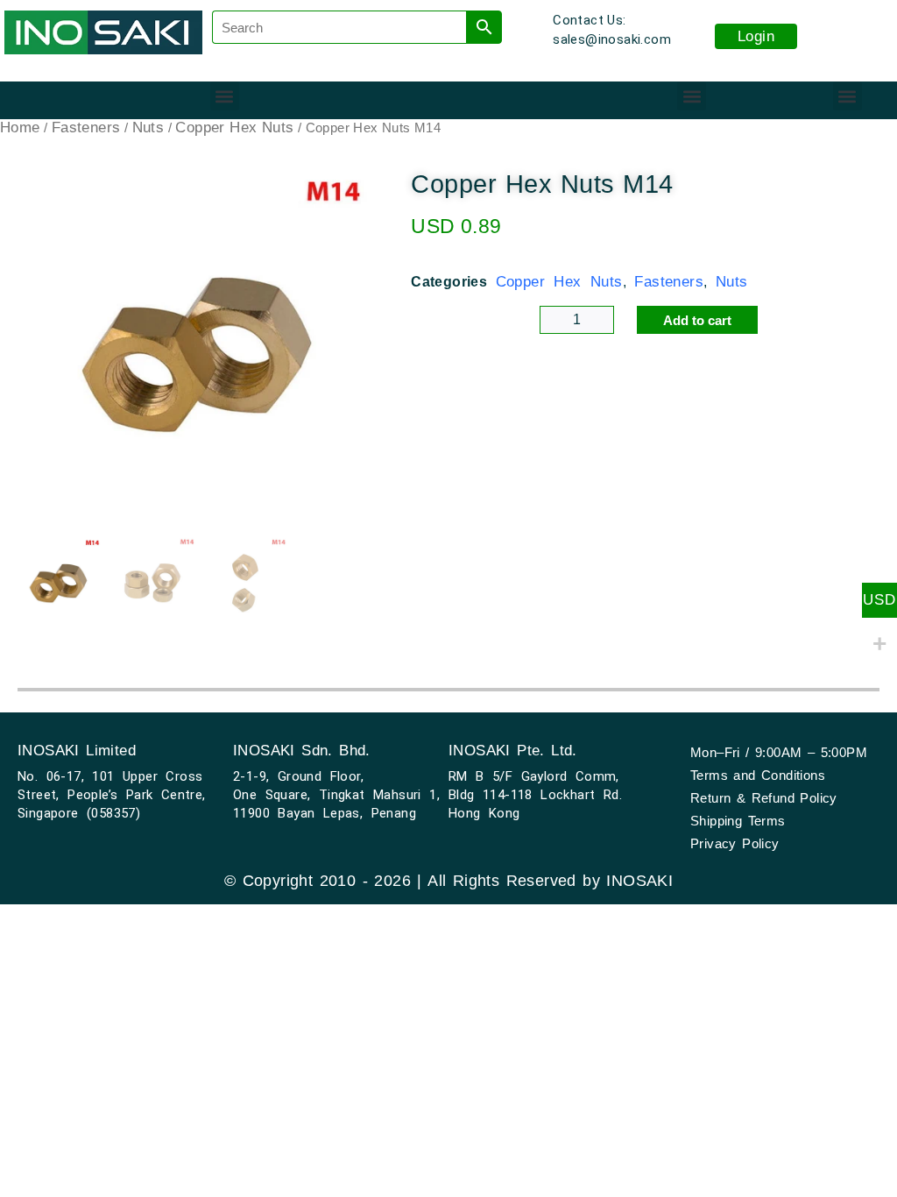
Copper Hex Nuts (234, 127)
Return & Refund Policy (763, 797)
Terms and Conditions (757, 775)
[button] (224, 95)
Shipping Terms (738, 820)
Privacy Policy (735, 843)
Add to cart (697, 320)
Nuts (148, 127)
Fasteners (86, 127)
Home (20, 127)
